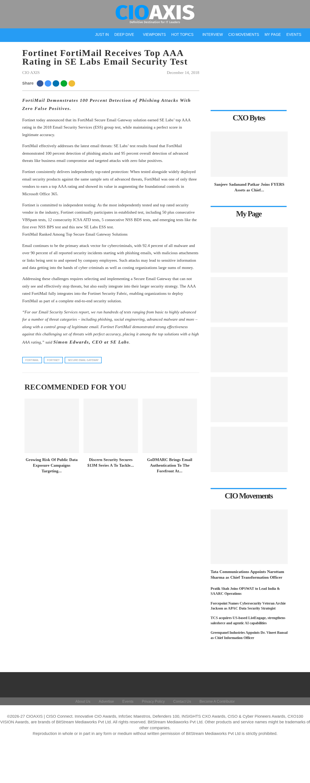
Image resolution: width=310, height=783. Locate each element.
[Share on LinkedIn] (57, 83)
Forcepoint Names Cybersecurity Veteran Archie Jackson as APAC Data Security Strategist (248, 605)
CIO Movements (243, 35)
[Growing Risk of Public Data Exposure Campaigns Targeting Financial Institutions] (52, 426)
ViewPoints (154, 35)
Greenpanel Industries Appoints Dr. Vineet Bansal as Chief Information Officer (249, 635)
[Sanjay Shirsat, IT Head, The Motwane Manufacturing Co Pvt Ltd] (249, 299)
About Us (82, 701)
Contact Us (182, 701)
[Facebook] (253, 683)
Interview (212, 35)
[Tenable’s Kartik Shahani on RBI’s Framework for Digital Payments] (249, 399)
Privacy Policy (153, 701)
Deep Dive (124, 35)
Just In (102, 35)
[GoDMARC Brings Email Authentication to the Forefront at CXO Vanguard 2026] (170, 426)
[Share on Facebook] (41, 83)
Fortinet (53, 360)
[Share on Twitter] (49, 83)
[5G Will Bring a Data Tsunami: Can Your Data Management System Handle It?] (249, 250)
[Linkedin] (274, 683)
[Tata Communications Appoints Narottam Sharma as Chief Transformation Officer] (249, 537)
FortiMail (32, 360)
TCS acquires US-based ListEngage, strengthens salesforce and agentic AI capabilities (248, 620)
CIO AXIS (31, 72)
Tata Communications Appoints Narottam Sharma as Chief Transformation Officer (247, 574)
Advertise (106, 701)
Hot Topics (182, 35)
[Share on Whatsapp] (65, 83)
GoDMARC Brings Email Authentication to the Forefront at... (169, 465)
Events (293, 35)
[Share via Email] (72, 83)
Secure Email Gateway (83, 360)
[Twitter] (264, 683)
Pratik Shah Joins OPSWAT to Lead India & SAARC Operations (245, 591)
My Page (273, 35)
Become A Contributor (217, 701)
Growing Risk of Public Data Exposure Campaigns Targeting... (52, 465)
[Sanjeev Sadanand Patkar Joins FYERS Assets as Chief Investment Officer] (249, 154)
